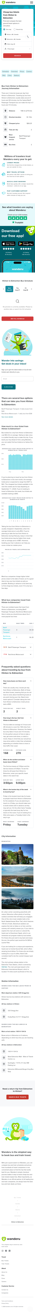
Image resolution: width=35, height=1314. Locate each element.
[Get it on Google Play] (26, 243)
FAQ (3, 75)
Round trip (19, 29)
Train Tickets (5, 1264)
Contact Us (5, 1290)
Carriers (29, 71)
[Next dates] (31, 289)
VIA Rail (4, 967)
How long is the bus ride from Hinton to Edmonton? (13, 719)
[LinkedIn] (9, 1251)
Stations (16, 75)
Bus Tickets (17, 1197)
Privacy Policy (5, 1303)
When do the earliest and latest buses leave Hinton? (14, 761)
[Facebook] (6, 1251)
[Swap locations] (27, 36)
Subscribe (8, 387)
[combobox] (17, 34)
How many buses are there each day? (14, 682)
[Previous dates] (3, 289)
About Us (4, 1272)
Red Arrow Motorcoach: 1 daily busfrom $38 (17, 413)
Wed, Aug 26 (11, 44)
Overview (14, 71)
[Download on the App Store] (9, 243)
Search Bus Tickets (17, 1097)
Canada (17, 1203)
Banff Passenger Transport (6, 630)
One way (8, 29)
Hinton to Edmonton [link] (17, 1222)
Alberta (17, 1210)
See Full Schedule (17, 318)
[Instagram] (3, 1251)
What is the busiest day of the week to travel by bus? (15, 791)
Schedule (5, 71)
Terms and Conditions (7, 1301)
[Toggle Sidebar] (31, 2)
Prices (22, 71)
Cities (10, 75)
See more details (7, 417)
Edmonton (17, 1216)
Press (3, 1278)
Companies (5, 1293)
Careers (4, 1281)
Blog (3, 1275)
